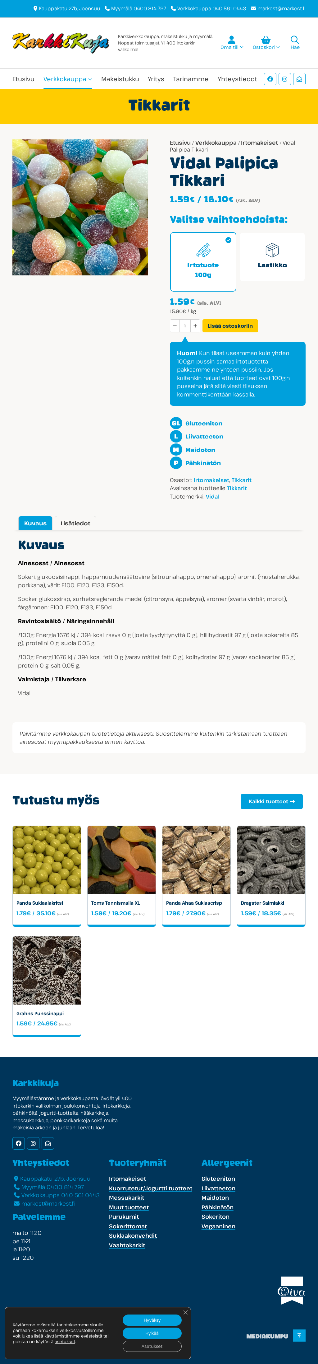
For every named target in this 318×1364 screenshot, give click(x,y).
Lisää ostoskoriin (230, 325)
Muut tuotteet (129, 1207)
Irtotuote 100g (203, 271)
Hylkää (152, 1333)
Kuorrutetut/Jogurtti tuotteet (150, 1188)
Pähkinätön (197, 462)
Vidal (213, 496)
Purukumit (124, 1216)
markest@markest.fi (281, 8)
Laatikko (272, 266)
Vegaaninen (218, 1226)
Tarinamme (191, 79)
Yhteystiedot (237, 79)
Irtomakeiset (259, 142)
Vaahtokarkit (127, 1245)
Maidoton (194, 449)
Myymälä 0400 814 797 (138, 8)
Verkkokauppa (64, 79)
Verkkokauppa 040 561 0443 (211, 8)
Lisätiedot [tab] (75, 523)
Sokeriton (215, 1216)
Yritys (156, 79)
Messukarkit (126, 1197)
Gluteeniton (197, 423)
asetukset (65, 1341)
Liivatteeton (198, 436)
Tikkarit (242, 480)
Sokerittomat (128, 1226)
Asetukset (152, 1346)
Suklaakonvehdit (133, 1235)
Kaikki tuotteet (268, 801)
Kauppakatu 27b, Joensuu (69, 8)
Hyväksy (152, 1320)
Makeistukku (120, 79)
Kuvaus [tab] (35, 523)
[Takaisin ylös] (299, 1335)
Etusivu (23, 79)
